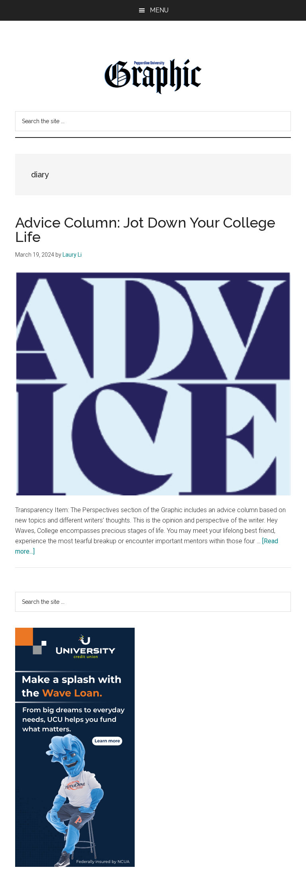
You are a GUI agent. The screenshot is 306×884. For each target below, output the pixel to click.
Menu (159, 10)
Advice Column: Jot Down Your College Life (145, 229)
